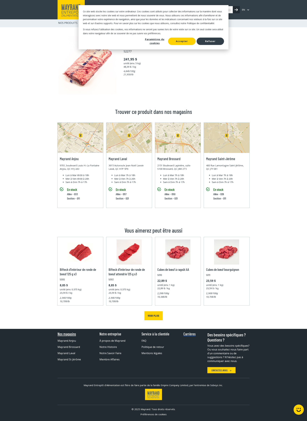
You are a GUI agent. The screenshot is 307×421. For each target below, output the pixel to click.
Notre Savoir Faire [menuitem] (110, 353)
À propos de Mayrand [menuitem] (112, 340)
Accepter (182, 41)
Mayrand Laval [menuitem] (66, 353)
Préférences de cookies (153, 414)
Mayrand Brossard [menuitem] (69, 347)
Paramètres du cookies (154, 41)
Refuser (210, 41)
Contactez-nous (219, 370)
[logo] (71, 9)
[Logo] (153, 394)
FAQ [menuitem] (144, 340)
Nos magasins (67, 334)
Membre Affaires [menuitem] (109, 359)
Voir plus (153, 315)
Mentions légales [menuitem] (152, 353)
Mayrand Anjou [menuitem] (67, 340)
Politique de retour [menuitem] (153, 347)
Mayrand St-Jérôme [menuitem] (69, 359)
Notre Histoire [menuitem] (108, 347)
